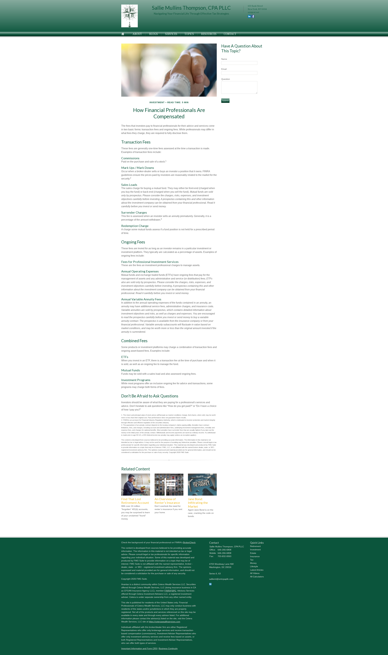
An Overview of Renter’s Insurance (167, 501)
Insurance (255, 556)
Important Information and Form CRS (139, 648)
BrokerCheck (189, 542)
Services (171, 34)
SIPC (173, 590)
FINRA (167, 590)
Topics (189, 34)
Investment (255, 549)
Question (225, 79)
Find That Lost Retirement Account (135, 501)
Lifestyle (254, 566)
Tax (251, 560)
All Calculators (257, 576)
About (137, 34)
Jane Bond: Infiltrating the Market (198, 502)
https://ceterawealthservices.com (164, 621)
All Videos (254, 573)
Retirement (255, 546)
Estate (253, 553)
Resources (208, 34)
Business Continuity (168, 648)
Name (224, 59)
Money (253, 563)
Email (224, 69)
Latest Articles (256, 570)
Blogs (153, 34)
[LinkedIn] (210, 584)
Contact (230, 34)
